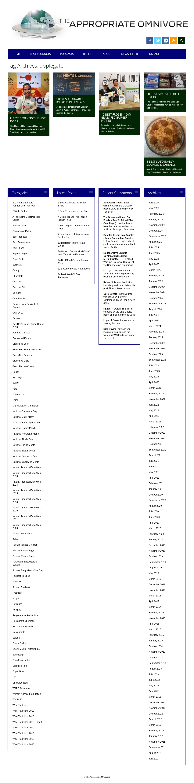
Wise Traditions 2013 (23, 716)
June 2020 (154, 517)
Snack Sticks (19, 643)
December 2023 (157, 343)
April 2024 (154, 320)
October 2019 (156, 556)
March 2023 (155, 388)
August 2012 (155, 719)
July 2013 (154, 674)
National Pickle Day (23, 439)
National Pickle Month (24, 445)
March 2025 (155, 270)
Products (17, 593)
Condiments (19, 298)
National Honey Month (24, 428)
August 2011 (155, 753)
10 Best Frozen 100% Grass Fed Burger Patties (116, 117)
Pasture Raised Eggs (23, 550)
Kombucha (18, 394)
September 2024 (157, 303)
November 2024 (157, 292)
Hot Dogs (17, 377)
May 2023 (154, 376)
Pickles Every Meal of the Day (28, 570)
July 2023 (154, 365)
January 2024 (156, 337)
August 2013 (155, 668)
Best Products (40, 54)
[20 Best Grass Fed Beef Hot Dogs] (165, 89)
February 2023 (156, 393)
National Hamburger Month (27, 422)
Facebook (149, 40)
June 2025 (154, 253)
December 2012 (157, 702)
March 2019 (155, 579)
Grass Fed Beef (20, 344)
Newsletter (129, 54)
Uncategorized (20, 682)
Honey (16, 372)
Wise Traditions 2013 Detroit (27, 722)
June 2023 (154, 371)
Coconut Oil (19, 287)
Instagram (165, 40)
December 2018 (157, 584)
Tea (14, 677)
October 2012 (156, 713)
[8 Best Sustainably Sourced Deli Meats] (74, 94)
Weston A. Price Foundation (27, 694)
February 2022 (156, 427)
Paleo (16, 539)
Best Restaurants (21, 242)
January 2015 (156, 640)
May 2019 (154, 573)
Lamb (15, 400)
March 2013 (155, 697)
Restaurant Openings (23, 621)
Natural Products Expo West (27, 467)
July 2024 (154, 315)
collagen (17, 293)
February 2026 (156, 214)
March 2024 (155, 326)
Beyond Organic (21, 253)
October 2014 (156, 646)
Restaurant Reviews (23, 626)
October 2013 (156, 657)
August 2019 (155, 567)
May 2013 (154, 685)
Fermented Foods (22, 338)
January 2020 (156, 539)
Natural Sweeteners (23, 533)
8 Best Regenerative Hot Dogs (27, 119)
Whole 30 (17, 699)
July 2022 (154, 404)
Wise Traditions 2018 (23, 733)
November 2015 (157, 618)
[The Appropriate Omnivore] (100, 42)
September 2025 (157, 236)
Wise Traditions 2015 (23, 727)
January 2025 (156, 281)
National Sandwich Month (26, 462)
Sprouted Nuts (20, 666)
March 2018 (155, 595)
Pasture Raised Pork (23, 556)
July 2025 (154, 247)
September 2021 (157, 449)
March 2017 (155, 607)
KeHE (16, 383)
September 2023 (157, 359)
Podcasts (67, 54)
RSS (173, 40)
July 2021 (154, 461)
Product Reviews (21, 587)
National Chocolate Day (25, 411)
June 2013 (154, 680)
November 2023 (157, 348)
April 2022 (154, 416)
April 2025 (154, 264)
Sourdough (18, 654)
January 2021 (156, 489)
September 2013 (157, 663)
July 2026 (154, 202)
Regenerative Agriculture (25, 615)
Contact (153, 54)
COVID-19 (18, 312)
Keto (15, 389)
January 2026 (156, 219)
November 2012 (157, 708)
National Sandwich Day (25, 456)
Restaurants (19, 632)
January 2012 (156, 736)
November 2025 (157, 225)
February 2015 (156, 635)
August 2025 (155, 242)
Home (16, 54)
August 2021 (155, 455)
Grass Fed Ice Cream (23, 366)
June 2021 (154, 466)
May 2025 (154, 259)
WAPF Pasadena (21, 688)
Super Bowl (18, 671)
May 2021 (154, 472)
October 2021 (156, 444)
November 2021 (157, 438)
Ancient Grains (20, 225)
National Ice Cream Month (26, 433)
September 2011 (157, 747)
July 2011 (154, 758)
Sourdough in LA (21, 660)
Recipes (88, 54)
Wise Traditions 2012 (23, 711)
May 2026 (154, 208)
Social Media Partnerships (26, 649)
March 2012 (155, 725)
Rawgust (17, 604)
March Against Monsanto (25, 405)
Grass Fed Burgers (22, 355)
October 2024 (156, 298)
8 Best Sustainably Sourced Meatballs (161, 163)
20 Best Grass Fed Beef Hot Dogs (163, 95)
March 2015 (155, 629)
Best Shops (18, 248)
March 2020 (155, 528)
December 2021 (157, 433)
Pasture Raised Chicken (25, 545)
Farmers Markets (21, 332)
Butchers (17, 265)
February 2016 (156, 612)
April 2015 (154, 623)
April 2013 (154, 691)
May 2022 (154, 410)
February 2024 (156, 331)
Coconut (17, 281)
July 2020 (154, 511)
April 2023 (154, 382)
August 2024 (155, 309)
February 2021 (156, 483)
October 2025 (156, 230)
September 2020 (157, 500)
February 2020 (156, 534)
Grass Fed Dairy (21, 360)
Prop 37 (17, 598)
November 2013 (157, 652)
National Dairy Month (23, 417)
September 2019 (157, 562)
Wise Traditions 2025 (23, 744)
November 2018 (157, 590)
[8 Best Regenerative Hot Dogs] (28, 113)
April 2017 (154, 601)
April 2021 (154, 478)
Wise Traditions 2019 (23, 739)
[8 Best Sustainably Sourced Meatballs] (165, 156)
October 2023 (156, 354)
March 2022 (155, 421)
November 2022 (157, 399)
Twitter (157, 40)
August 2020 (155, 506)
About (107, 54)
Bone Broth (18, 259)
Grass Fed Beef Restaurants (27, 349)
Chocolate (18, 276)
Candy (16, 270)
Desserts (17, 318)
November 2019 (157, 551)
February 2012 (156, 730)
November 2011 (157, 741)
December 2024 (157, 287)
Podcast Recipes (21, 576)
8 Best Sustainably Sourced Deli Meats (70, 100)
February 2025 (156, 275)
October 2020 (156, 494)
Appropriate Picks (22, 231)
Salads (16, 637)
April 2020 (154, 522)
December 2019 (157, 545)
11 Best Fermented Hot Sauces (74, 268)
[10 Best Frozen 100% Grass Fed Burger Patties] (119, 109)
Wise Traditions (20, 705)
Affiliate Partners (21, 211)
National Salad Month (24, 450)
